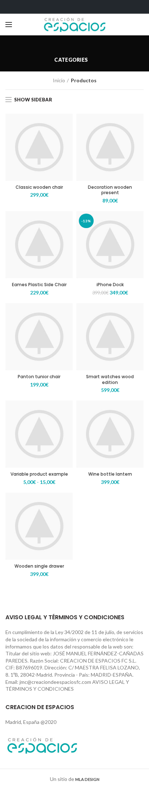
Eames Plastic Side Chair (39, 285)
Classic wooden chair (39, 187)
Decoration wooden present (110, 190)
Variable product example (39, 474)
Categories (71, 60)
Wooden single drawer (39, 566)
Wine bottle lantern (110, 474)
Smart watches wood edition (110, 379)
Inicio (59, 80)
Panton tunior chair (39, 377)
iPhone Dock (110, 285)
